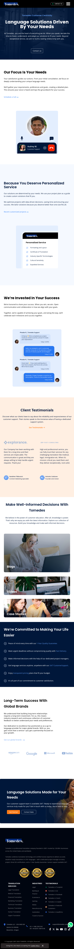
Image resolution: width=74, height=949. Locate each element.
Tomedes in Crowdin (55, 902)
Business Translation (15, 908)
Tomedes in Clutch (54, 898)
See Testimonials (36, 427)
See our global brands (13, 740)
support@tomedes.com (59, 924)
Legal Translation (13, 890)
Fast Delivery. (61, 651)
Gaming (34, 901)
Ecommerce (36, 897)
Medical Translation (14, 893)
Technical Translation (15, 904)
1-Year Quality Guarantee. (47, 643)
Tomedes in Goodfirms (55, 912)
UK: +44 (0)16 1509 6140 (37, 928)
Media (34, 905)
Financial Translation (15, 897)
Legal (34, 887)
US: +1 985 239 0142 (36, 926)
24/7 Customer (55, 665)
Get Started (13, 812)
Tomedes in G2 (53, 891)
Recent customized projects (15, 212)
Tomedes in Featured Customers (55, 907)
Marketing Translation (15, 901)
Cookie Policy (35, 946)
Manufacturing (37, 908)
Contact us (37, 51)
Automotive (36, 912)
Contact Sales (29, 812)
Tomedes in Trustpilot (55, 887)
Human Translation (14, 912)
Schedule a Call (10, 97)
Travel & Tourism (37, 916)
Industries (37, 883)
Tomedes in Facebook (55, 894)
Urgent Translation (14, 915)
